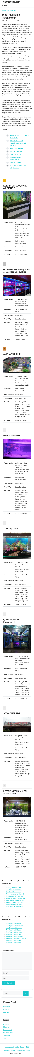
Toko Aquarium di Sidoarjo (13, 940)
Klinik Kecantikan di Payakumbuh (15, 898)
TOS (4, 1038)
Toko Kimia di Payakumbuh (14, 890)
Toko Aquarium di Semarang (14, 923)
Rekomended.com (11, 2)
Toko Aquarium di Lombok (13, 934)
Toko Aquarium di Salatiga (13, 942)
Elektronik (6, 1012)
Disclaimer (6, 1027)
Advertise (6, 1024)
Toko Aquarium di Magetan (14, 930)
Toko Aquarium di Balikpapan (14, 926)
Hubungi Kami (7, 1030)
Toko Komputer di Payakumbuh (15, 894)
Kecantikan (6, 1006)
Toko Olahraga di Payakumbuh (15, 896)
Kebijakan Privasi (8, 1032)
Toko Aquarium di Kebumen (14, 928)
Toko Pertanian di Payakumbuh (15, 900)
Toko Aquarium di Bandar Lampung (16, 938)
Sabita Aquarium (15, 154)
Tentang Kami (7, 1035)
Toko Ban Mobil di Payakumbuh (15, 902)
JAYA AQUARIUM (16, 162)
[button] (31, 2)
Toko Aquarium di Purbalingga (14, 936)
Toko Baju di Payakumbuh (13, 887)
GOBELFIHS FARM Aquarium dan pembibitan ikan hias (18, 143)
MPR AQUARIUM (16, 151)
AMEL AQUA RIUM (16, 148)
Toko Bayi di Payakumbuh (13, 892)
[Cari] (26, 993)
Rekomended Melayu (23, 1050)
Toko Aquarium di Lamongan (14, 932)
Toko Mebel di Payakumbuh (14, 904)
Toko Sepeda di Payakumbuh (14, 906)
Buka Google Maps (20, 250)
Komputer (6, 1009)
